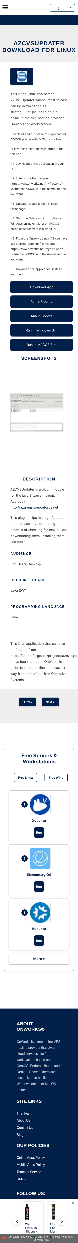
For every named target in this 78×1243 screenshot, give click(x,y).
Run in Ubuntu (42, 301)
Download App (41, 287)
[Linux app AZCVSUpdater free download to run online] (21, 76)
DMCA (22, 1179)
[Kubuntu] (41, 912)
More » (39, 959)
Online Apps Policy (31, 1157)
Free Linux (25, 777)
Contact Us (25, 1127)
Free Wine (56, 777)
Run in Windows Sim (42, 330)
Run (39, 832)
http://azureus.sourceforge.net (34, 507)
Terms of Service (29, 1172)
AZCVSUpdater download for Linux (39, 46)
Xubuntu (39, 820)
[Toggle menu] (5, 7)
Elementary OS (39, 875)
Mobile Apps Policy (31, 1165)
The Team (24, 1113)
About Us (23, 1120)
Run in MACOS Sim (41, 345)
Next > (50, 702)
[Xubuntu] (41, 804)
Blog (20, 1135)
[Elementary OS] (41, 858)
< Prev (27, 702)
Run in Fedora (41, 316)
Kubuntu (39, 929)
